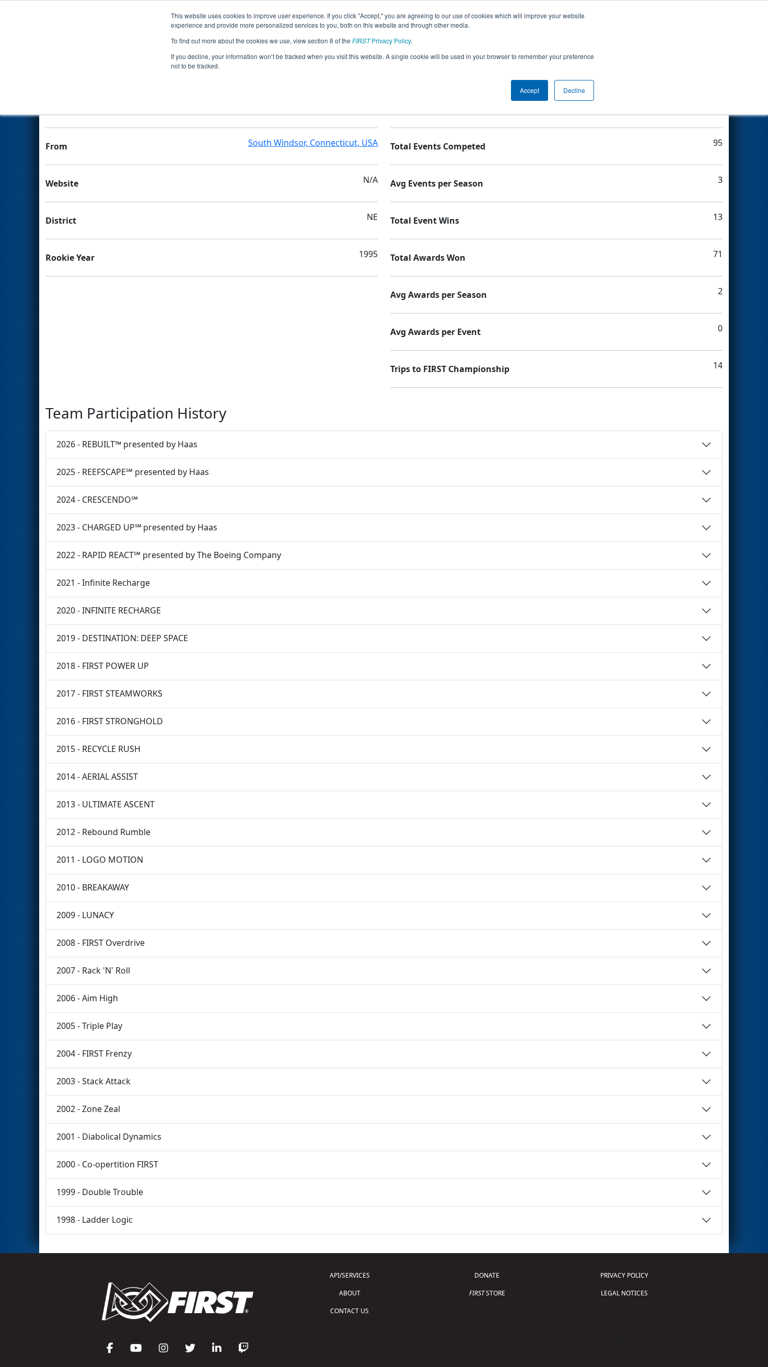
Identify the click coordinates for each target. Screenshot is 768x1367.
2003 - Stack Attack (93, 1081)
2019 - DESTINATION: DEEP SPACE (122, 638)
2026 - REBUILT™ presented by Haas (126, 444)
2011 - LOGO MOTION (99, 859)
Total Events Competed (437, 146)
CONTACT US (349, 1310)
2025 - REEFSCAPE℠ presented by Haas (132, 472)
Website (61, 183)
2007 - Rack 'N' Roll (93, 970)
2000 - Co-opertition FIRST (107, 1164)
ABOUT (349, 1293)
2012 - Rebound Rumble (103, 832)
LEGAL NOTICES (624, 1293)
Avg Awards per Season (438, 294)
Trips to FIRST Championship (449, 369)
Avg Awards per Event (435, 332)
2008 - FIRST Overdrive (100, 942)
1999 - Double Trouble (99, 1192)
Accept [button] (529, 90)
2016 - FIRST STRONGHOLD (109, 721)
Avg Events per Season (436, 183)
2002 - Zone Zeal (88, 1109)
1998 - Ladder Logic (94, 1219)
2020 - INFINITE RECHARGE (108, 610)
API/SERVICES (350, 1275)
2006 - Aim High (87, 998)
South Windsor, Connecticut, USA (313, 142)
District (60, 220)
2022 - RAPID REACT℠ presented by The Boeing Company (168, 555)
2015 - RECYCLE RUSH (98, 749)
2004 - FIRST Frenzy (94, 1053)
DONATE (486, 1275)
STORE (487, 1293)
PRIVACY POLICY (624, 1275)
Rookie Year (70, 257)
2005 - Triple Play (89, 1026)
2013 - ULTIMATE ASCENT (105, 804)
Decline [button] (574, 90)
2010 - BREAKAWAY (92, 887)
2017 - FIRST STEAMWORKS (109, 693)
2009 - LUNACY (85, 915)
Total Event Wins (424, 220)
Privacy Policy (381, 40)
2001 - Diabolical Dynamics (108, 1136)
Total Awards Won (428, 257)
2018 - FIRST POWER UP (102, 665)
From (56, 146)
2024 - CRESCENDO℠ (97, 499)
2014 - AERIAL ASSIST (97, 776)
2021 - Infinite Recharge (103, 582)
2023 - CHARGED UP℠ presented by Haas (136, 527)
